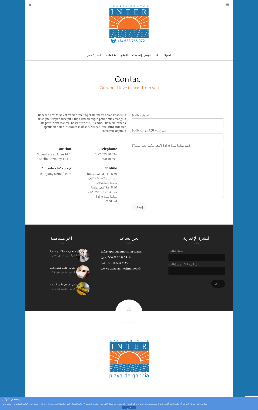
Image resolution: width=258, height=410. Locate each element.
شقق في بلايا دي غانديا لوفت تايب (67, 267)
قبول (129, 407)
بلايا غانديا (111, 55)
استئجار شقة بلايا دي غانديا (63, 251)
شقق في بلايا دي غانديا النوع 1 (65, 284)
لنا (157, 55)
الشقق (124, 55)
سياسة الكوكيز (47, 403)
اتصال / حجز (94, 55)
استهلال (166, 55)
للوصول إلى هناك (141, 55)
